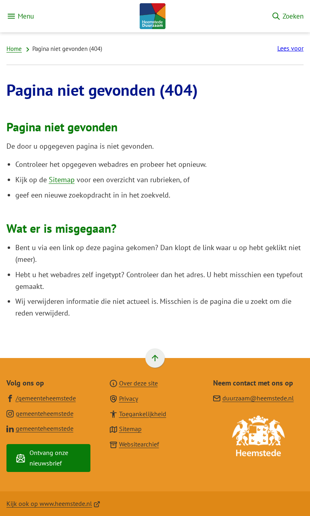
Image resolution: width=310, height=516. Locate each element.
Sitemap (62, 179)
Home (14, 49)
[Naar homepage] (152, 16)
